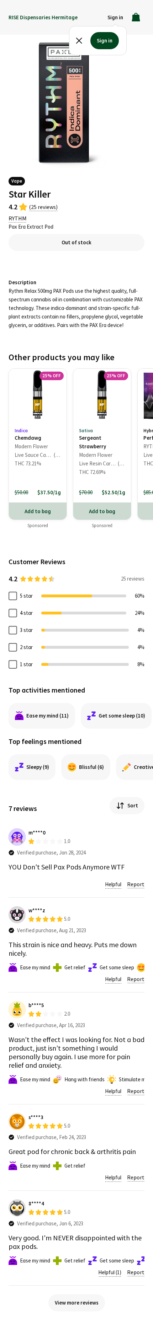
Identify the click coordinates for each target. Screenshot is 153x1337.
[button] (115, 17)
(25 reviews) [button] (43, 206)
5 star (26, 595)
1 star (26, 664)
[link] (38, 435)
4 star (26, 612)
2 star (26, 647)
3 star (26, 630)
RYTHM (18, 218)
